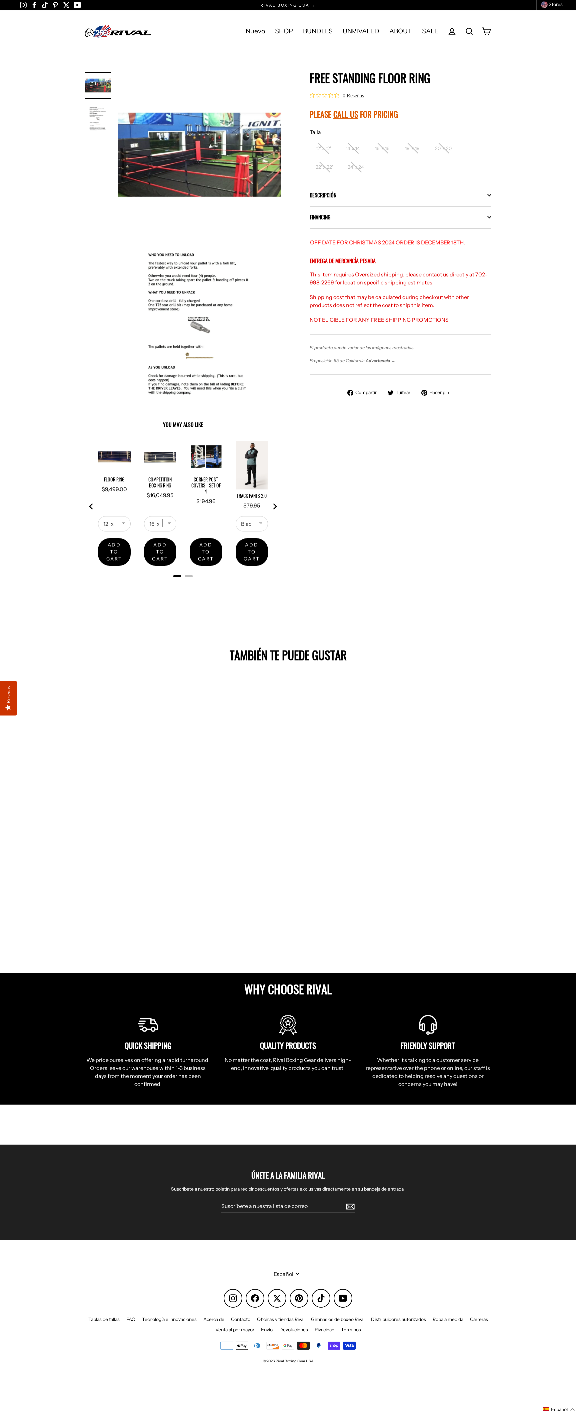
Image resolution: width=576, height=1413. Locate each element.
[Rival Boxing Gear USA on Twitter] (66, 5)
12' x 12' (323, 148)
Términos (351, 1330)
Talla (315, 132)
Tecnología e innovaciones (169, 1319)
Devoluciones (293, 1330)
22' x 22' (324, 167)
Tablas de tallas (104, 1319)
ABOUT (400, 31)
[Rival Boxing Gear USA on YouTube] (77, 5)
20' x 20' (443, 148)
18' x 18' (412, 148)
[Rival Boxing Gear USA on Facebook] (34, 5)
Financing (320, 217)
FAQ (130, 1319)
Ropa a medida (448, 1319)
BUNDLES (318, 31)
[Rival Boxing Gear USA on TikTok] (45, 5)
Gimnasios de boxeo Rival (337, 1319)
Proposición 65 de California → (352, 360)
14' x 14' (353, 148)
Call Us (345, 114)
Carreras (479, 1319)
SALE (430, 31)
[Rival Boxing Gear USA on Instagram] (23, 5)
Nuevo (255, 31)
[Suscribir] (349, 1206)
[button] (559, 1409)
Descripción (323, 195)
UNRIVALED (361, 31)
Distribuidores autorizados (398, 1319)
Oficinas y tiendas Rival (280, 1319)
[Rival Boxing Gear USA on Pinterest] (55, 5)
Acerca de (213, 1319)
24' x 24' (356, 167)
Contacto (240, 1319)
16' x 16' (382, 148)
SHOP (284, 31)
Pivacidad (324, 1330)
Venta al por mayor (234, 1330)
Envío (267, 1330)
